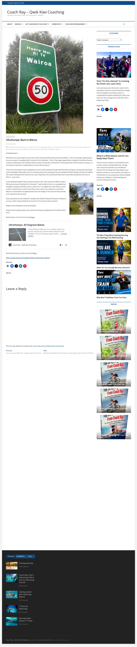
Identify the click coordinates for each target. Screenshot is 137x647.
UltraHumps (51, 149)
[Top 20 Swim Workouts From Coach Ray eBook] (114, 427)
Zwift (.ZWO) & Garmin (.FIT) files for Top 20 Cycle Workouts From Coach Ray (113, 383)
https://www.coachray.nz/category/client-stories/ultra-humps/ (28, 258)
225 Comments (24, 566)
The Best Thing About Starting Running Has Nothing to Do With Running (112, 236)
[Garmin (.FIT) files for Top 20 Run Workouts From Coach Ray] (114, 322)
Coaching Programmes (75, 24)
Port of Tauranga (35, 149)
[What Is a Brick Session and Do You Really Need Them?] (114, 140)
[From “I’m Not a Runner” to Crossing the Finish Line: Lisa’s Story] (114, 65)
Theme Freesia (40, 640)
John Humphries (24, 149)
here (34, 253)
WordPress (48, 640)
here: (33, 217)
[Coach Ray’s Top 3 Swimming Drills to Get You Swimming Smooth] (11, 575)
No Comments (11, 144)
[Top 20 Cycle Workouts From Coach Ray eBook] (114, 401)
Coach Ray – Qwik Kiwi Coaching (35, 12)
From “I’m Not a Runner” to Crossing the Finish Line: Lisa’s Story (113, 82)
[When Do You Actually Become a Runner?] (114, 252)
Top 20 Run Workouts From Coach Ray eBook (112, 357)
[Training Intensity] (11, 563)
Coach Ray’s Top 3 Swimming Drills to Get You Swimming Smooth (26, 579)
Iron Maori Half (57, 147)
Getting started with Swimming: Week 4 (25, 594)
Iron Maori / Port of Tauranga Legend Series (39, 147)
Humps (24, 147)
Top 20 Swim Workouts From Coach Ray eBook (113, 436)
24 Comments (24, 585)
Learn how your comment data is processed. (48, 346)
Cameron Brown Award (15, 147)
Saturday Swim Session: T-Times (25, 619)
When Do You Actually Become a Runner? (113, 267)
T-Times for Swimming (23, 607)
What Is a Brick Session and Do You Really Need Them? (113, 157)
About (9, 24)
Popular (11, 556)
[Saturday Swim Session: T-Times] (11, 618)
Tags (30, 556)
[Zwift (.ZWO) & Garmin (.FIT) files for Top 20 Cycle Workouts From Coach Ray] (114, 374)
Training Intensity (26, 563)
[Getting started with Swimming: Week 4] (11, 592)
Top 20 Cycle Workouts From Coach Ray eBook (113, 410)
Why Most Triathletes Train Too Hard (111, 297)
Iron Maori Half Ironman (69, 147)
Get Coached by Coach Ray (36, 24)
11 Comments (24, 624)
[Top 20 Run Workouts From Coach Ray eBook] (114, 348)
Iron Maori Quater (82, 147)
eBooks (18, 24)
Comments (20, 556)
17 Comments (24, 612)
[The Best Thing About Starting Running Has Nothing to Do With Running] (114, 220)
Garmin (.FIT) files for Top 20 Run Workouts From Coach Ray (110, 330)
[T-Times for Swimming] (11, 606)
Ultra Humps (10, 136)
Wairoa (58, 149)
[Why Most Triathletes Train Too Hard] (114, 282)
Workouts (56, 24)
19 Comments (24, 600)
